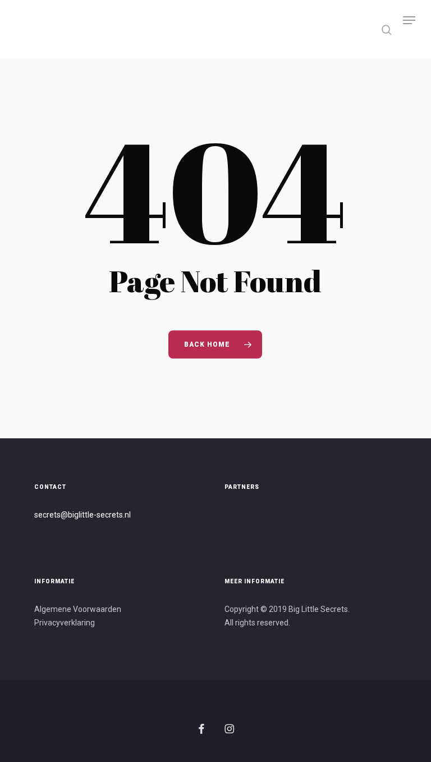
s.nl (125, 514)
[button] (409, 29)
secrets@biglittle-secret (76, 514)
